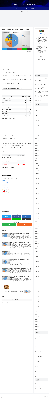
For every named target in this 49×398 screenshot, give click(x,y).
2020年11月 (37, 281)
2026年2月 (37, 123)
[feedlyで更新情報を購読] (9, 224)
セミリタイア (37, 336)
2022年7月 (37, 231)
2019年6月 (37, 324)
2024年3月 (37, 180)
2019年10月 (37, 314)
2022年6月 (37, 233)
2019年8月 (37, 319)
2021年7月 (37, 261)
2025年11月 (37, 130)
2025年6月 (37, 143)
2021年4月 (37, 268)
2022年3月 (37, 241)
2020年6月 (37, 294)
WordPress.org (37, 391)
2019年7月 (37, 321)
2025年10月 (37, 133)
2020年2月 (37, 304)
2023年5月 (37, 206)
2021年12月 (37, 248)
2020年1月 (37, 306)
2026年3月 (37, 120)
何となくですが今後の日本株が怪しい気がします (41, 91)
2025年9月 (37, 135)
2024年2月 (37, 183)
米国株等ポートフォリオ (39, 364)
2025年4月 (37, 148)
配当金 (36, 374)
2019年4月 (37, 329)
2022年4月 (37, 238)
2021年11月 (37, 251)
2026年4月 (37, 118)
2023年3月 (37, 211)
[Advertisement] (24, 19)
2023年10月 (37, 193)
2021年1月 (37, 276)
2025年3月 (37, 150)
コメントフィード (38, 388)
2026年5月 (37, 115)
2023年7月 (37, 201)
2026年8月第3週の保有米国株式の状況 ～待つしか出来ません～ (41, 83)
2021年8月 (37, 258)
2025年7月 (37, 140)
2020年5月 (37, 296)
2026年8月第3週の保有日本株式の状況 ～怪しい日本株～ (41, 87)
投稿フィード (37, 386)
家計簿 (36, 346)
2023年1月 (37, 216)
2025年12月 (37, 128)
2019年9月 (37, 316)
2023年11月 (37, 191)
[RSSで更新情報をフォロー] (24, 224)
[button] (47, 100)
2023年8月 (37, 198)
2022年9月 (37, 226)
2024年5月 (37, 175)
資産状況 (36, 366)
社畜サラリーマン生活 (39, 356)
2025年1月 (37, 155)
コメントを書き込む (17, 299)
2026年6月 (37, 113)
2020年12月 (37, 279)
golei (41, 33)
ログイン (36, 383)
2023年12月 (37, 188)
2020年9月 (37, 286)
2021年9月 (37, 256)
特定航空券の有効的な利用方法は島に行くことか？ (41, 79)
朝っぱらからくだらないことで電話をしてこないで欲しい (41, 95)
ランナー (36, 341)
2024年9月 (37, 165)
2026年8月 (37, 108)
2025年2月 (37, 153)
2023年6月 (37, 203)
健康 (36, 343)
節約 (36, 358)
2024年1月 (37, 185)
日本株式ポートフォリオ (5, 211)
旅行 (36, 348)
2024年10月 (37, 163)
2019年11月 (37, 311)
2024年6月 (37, 173)
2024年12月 (37, 158)
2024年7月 (37, 170)
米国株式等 (37, 361)
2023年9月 (37, 196)
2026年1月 (37, 125)
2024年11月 (37, 160)
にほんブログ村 (5, 182)
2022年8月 (37, 228)
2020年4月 (37, 299)
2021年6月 (37, 263)
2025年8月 (37, 138)
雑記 (36, 376)
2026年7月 (37, 110)
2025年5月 (37, 145)
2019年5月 (37, 326)
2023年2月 (37, 213)
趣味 (36, 371)
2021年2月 (37, 274)
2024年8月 (37, 168)
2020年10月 (37, 284)
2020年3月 (37, 301)
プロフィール (37, 338)
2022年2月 (37, 243)
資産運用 (36, 369)
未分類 (36, 353)
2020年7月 (37, 291)
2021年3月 (37, 271)
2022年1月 (37, 246)
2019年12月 (37, 309)
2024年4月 (37, 178)
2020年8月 (37, 289)
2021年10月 (37, 253)
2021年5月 (37, 266)
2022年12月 (37, 218)
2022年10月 (37, 223)
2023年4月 (37, 208)
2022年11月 (37, 221)
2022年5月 (37, 236)
